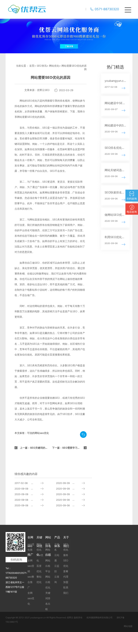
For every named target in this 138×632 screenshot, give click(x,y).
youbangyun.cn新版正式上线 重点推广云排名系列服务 (33, 482)
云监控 (56, 568)
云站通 (56, 557)
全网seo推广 (30, 538)
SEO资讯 (42, 65)
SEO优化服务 (65, 550)
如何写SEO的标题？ (74, 482)
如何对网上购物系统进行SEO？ (74, 499)
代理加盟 (65, 579)
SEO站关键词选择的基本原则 (33, 488)
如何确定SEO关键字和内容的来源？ (33, 499)
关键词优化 (39, 538)
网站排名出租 (48, 538)
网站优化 (54, 65)
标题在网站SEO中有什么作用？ (74, 494)
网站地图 (128, 626)
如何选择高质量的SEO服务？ (33, 505)
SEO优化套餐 (65, 566)
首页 (31, 65)
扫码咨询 (16, 559)
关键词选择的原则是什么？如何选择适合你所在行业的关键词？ (74, 505)
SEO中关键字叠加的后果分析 (74, 488)
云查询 (56, 579)
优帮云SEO (43, 89)
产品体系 (57, 538)
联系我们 (65, 590)
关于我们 (66, 538)
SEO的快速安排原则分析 (33, 494)
